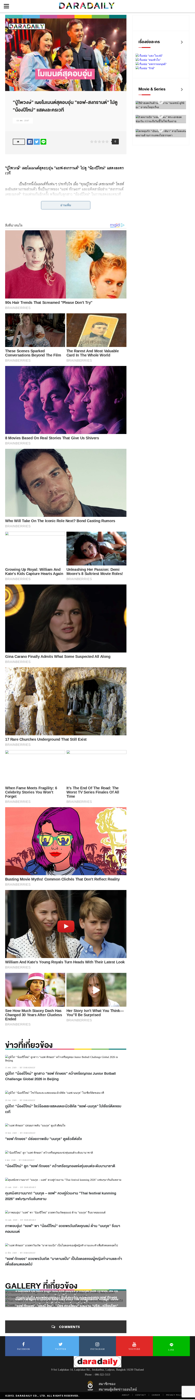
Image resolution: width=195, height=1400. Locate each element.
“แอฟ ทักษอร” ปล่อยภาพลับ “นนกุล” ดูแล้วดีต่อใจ (43, 1139)
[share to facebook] (30, 141)
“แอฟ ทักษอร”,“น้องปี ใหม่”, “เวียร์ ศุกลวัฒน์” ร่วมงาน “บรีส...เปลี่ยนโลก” (66, 1305)
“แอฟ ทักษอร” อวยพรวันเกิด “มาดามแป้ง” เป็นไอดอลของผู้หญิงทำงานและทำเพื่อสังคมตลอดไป (63, 1262)
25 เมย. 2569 (11, 1187)
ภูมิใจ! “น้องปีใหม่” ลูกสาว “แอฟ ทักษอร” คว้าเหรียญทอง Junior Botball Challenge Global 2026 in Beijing (60, 1076)
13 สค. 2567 (23, 121)
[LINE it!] (43, 141)
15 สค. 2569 (11, 1068)
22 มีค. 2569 (11, 1253)
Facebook (23, 1349)
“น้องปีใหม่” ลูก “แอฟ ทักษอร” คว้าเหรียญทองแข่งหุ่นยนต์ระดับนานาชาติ (60, 1166)
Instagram (97, 1349)
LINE (171, 1350)
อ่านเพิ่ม (65, 205)
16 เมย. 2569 (11, 1220)
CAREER (156, 1395)
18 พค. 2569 (11, 1133)
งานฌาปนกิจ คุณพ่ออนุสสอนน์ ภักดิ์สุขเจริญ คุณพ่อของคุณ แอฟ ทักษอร (66, 1297)
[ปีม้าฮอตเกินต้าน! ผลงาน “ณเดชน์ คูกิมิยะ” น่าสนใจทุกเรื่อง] (161, 101)
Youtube (134, 1349)
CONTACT (140, 1395)
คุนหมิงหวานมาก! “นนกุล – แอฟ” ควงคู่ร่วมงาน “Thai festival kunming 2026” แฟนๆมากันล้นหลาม (60, 1196)
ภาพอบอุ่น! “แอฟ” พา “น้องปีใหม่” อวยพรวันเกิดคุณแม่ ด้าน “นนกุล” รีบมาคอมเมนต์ (62, 1229)
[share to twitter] (37, 141)
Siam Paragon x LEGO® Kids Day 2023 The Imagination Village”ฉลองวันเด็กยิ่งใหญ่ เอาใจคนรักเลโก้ (66, 1301)
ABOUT (125, 1395)
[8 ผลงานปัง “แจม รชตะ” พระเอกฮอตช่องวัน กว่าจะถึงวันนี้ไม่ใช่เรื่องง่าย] (161, 115)
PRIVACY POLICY (175, 1395)
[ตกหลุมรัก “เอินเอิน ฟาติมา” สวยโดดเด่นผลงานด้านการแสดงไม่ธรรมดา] (161, 129)
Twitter (60, 1349)
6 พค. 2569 (10, 1160)
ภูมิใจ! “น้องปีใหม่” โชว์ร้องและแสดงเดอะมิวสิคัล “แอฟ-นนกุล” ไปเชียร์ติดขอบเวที (63, 1109)
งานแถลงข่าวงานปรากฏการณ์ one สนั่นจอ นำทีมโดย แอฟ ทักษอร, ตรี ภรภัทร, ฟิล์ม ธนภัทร (66, 1293)
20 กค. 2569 (11, 1100)
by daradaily (27, 1068)
